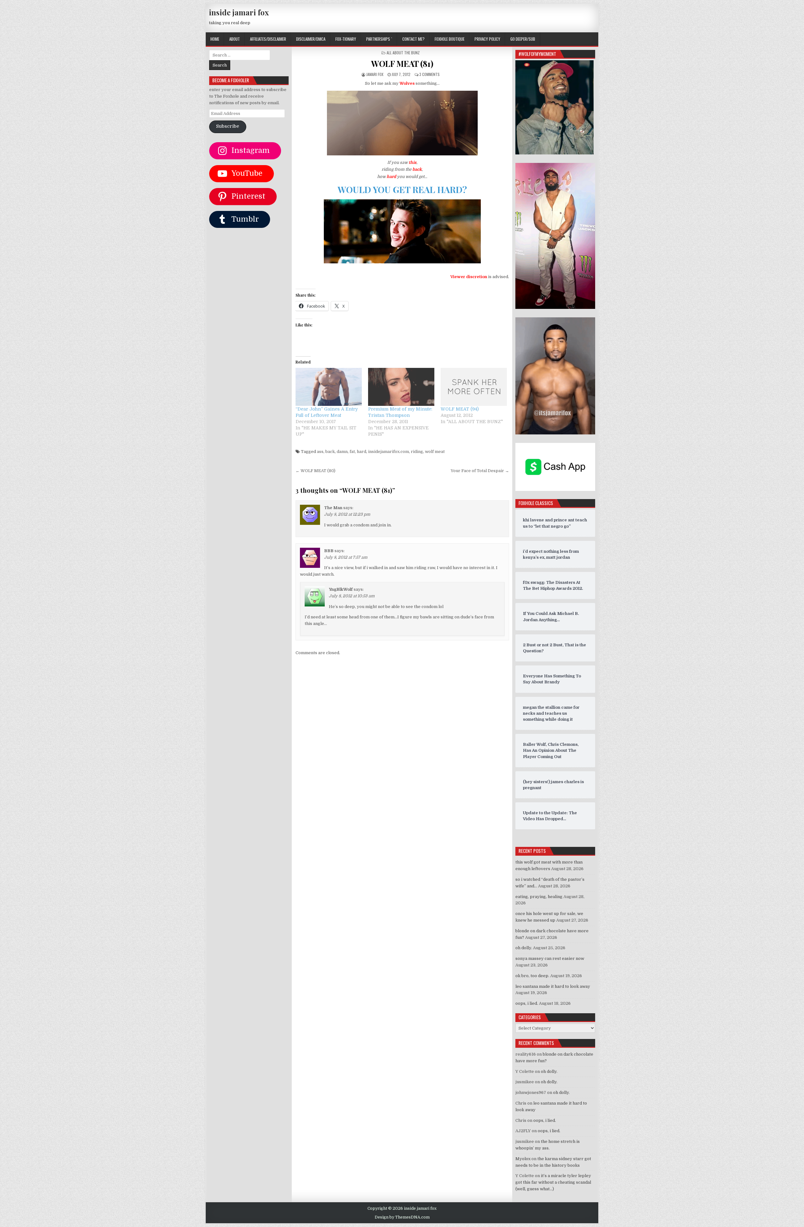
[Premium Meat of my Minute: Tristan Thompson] (401, 387)
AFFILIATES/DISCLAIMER (268, 39)
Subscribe (227, 126)
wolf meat (435, 451)
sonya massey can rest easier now (549, 958)
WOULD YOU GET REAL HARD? (402, 189)
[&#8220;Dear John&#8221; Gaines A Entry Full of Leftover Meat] (329, 387)
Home (214, 39)
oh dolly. (523, 947)
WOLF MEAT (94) (460, 409)
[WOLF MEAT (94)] (474, 387)
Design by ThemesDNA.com (402, 1217)
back (330, 451)
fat (352, 451)
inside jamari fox (239, 12)
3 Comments (429, 74)
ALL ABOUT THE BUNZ (403, 52)
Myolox (522, 1158)
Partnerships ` (379, 39)
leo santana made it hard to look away (552, 986)
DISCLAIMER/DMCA (310, 39)
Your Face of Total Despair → (480, 470)
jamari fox (374, 74)
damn (342, 451)
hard (361, 451)
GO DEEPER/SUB (522, 39)
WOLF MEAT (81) (402, 63)
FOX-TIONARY (345, 39)
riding (417, 451)
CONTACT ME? (413, 39)
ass (320, 451)
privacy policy (487, 39)
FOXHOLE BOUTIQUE (449, 39)
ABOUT (234, 39)
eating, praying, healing (538, 896)
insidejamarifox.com (388, 451)
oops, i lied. (526, 1003)
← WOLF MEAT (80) (315, 470)
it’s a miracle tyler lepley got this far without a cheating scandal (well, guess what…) (553, 1182)
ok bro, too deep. (532, 975)
